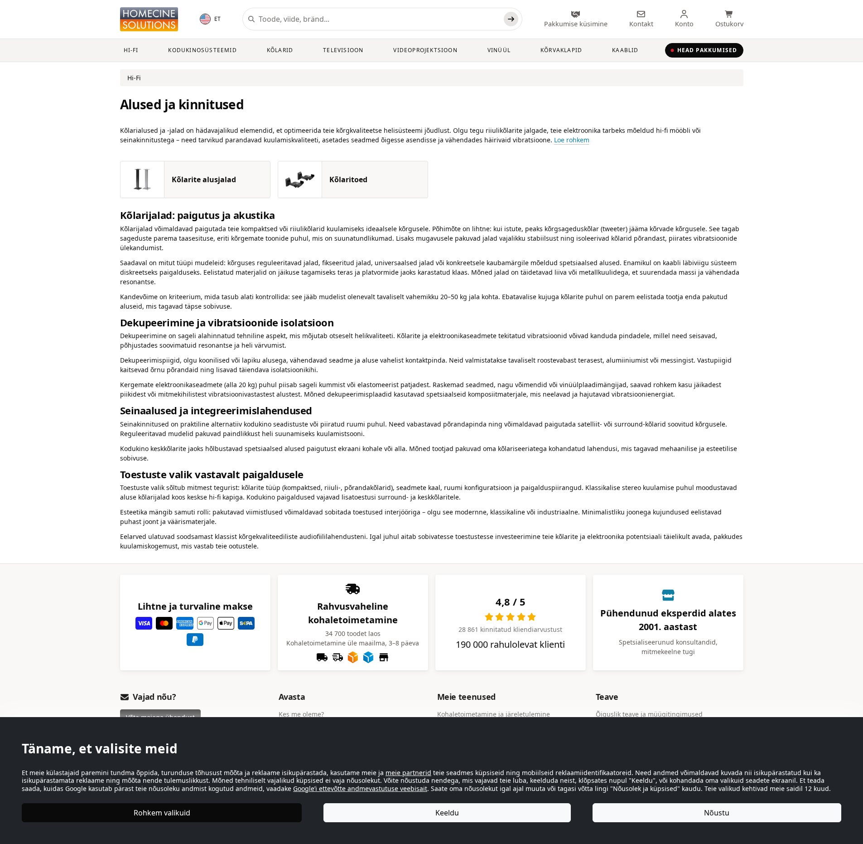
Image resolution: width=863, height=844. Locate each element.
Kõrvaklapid (561, 50)
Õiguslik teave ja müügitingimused (649, 714)
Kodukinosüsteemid (202, 50)
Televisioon (343, 50)
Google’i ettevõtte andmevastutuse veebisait (360, 788)
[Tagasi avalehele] (149, 19)
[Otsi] (511, 19)
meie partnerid (408, 772)
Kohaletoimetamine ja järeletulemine (493, 714)
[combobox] (379, 19)
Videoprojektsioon (425, 50)
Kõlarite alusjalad (204, 179)
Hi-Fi (131, 50)
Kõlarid (280, 50)
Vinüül (499, 50)
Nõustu (716, 813)
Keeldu (447, 813)
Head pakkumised (707, 50)
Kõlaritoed (348, 179)
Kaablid (625, 50)
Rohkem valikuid (162, 813)
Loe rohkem (571, 140)
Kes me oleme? (301, 714)
